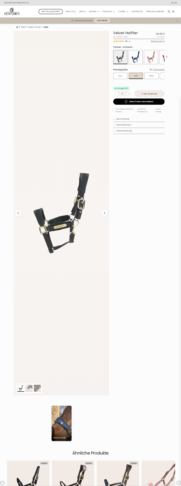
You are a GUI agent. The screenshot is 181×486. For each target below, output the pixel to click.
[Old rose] (151, 57)
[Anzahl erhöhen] (129, 94)
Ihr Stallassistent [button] (50, 11)
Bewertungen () (158, 41)
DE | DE (174, 3)
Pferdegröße (120, 69)
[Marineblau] (136, 57)
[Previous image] (18, 213)
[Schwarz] (120, 57)
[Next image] (104, 213)
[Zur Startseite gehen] (12, 11)
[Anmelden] (173, 11)
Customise (102, 20)
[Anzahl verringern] (116, 94)
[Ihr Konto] (173, 11)
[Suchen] (169, 11)
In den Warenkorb (149, 94)
